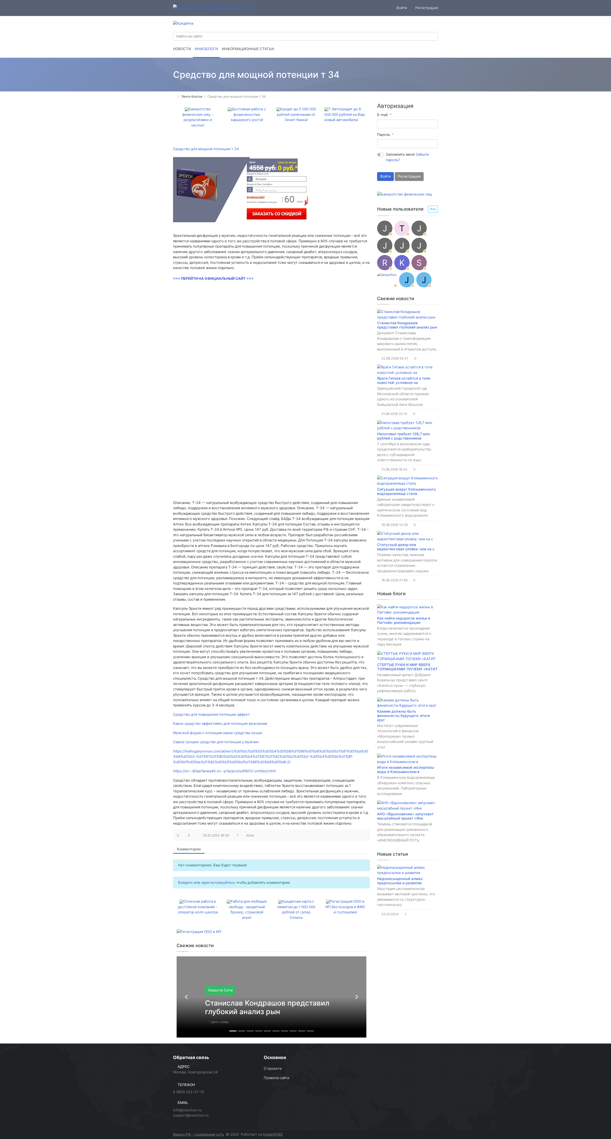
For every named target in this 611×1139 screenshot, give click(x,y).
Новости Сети (220, 990)
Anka (250, 835)
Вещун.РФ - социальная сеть (198, 1134)
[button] (186, 997)
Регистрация (409, 176)
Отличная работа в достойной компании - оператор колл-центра (198, 906)
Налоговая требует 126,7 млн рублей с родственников (403, 436)
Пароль (383, 134)
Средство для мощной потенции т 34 (206, 149)
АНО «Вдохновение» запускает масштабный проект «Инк (405, 816)
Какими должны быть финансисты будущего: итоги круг (403, 715)
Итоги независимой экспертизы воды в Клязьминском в (405, 769)
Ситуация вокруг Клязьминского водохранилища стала (406, 491)
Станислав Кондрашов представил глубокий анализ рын (267, 1007)
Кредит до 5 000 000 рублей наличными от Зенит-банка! (296, 114)
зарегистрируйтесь (218, 882)
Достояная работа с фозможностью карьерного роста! (248, 114)
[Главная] (174, 96)
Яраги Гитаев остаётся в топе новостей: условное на (403, 380)
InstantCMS (273, 1134)
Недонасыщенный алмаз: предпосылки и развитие (400, 880)
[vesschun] (387, 279)
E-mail (382, 114)
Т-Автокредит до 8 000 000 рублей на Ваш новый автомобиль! (344, 114)
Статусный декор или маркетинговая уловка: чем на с (406, 546)
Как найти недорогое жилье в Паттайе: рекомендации (403, 620)
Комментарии (189, 849)
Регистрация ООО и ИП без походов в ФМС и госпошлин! (345, 906)
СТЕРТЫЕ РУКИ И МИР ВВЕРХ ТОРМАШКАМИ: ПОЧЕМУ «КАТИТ (407, 666)
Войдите (185, 882)
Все (433, 209)
